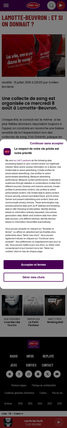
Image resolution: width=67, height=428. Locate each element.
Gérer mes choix (34, 277)
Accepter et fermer (33, 264)
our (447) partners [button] (22, 160)
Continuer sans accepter (46, 143)
